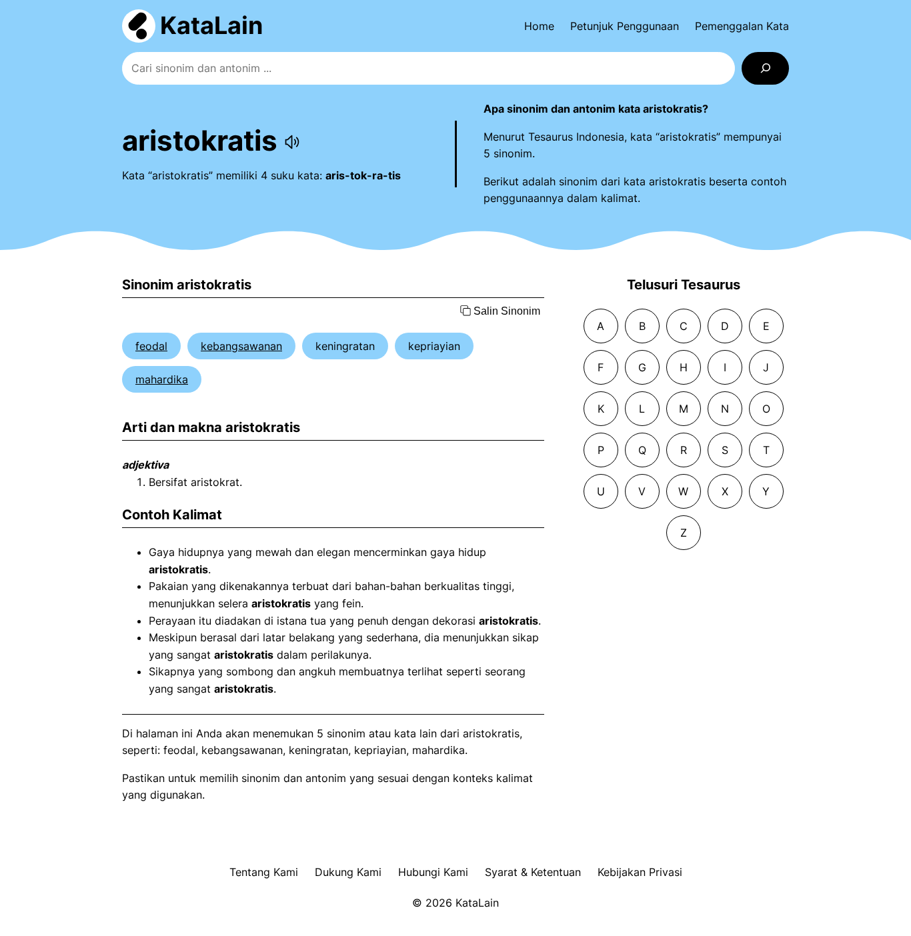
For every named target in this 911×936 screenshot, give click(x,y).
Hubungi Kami (433, 872)
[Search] (765, 68)
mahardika (161, 379)
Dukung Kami (348, 872)
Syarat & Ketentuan (533, 872)
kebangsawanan (241, 346)
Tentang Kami (263, 872)
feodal (151, 346)
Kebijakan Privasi (640, 872)
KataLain (211, 25)
